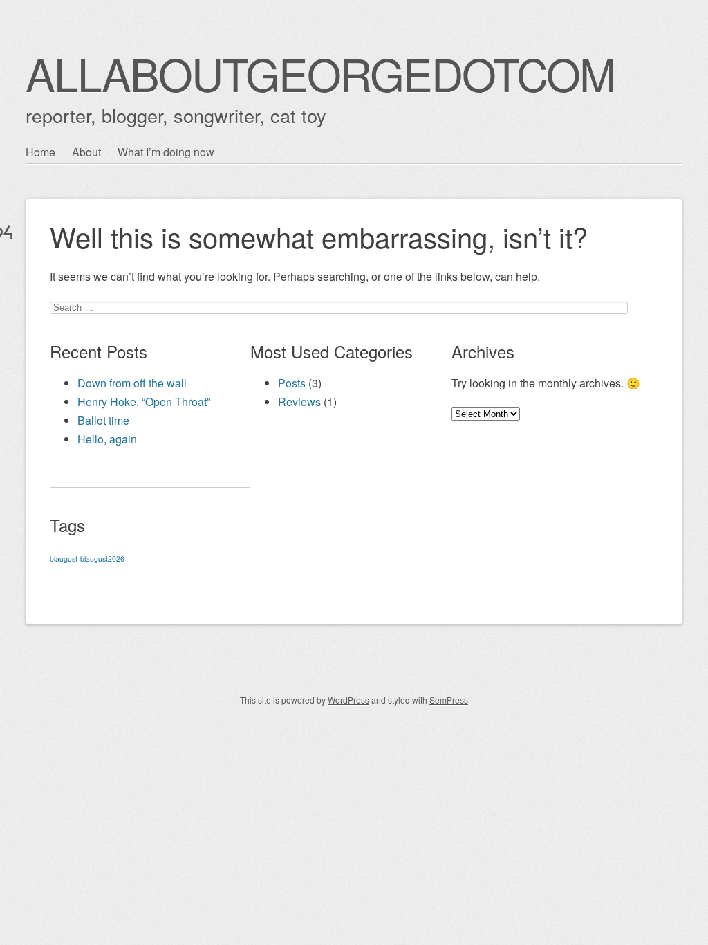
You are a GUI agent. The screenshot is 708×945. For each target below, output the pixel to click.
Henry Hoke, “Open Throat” (143, 402)
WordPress (348, 700)
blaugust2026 (102, 558)
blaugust (63, 558)
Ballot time (103, 420)
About (86, 152)
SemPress (448, 700)
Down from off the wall (132, 383)
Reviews (299, 402)
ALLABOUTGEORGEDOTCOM (320, 73)
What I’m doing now (166, 152)
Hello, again (107, 439)
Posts (292, 383)
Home (40, 152)
